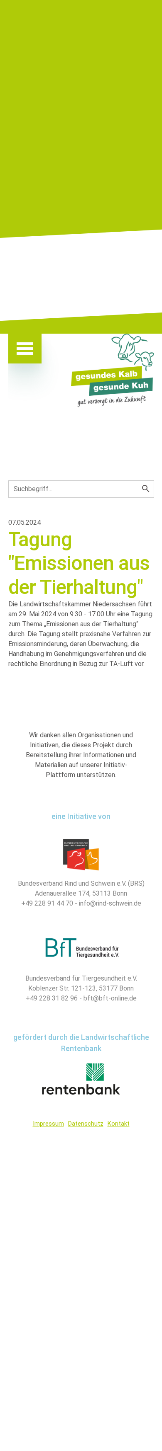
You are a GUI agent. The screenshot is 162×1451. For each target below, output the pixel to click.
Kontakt (119, 1123)
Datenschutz (85, 1123)
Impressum (48, 1123)
